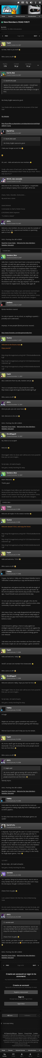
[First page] (2, 36)
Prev (6, 36)
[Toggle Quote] (4, 80)
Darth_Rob (11, 73)
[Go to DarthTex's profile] (3, 132)
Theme (20, 1033)
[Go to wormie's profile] (3, 874)
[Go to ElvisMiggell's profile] (3, 435)
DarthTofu (11, 825)
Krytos (9, 338)
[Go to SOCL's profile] (3, 222)
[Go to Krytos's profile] (3, 339)
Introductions (18, 29)
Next (35, 36)
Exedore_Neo (12, 255)
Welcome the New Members (26, 243)
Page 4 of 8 (21, 36)
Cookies (35, 1033)
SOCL (4, 27)
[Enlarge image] (19, 50)
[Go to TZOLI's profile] (3, 508)
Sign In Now (21, 1004)
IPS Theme (7, 1033)
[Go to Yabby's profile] (3, 573)
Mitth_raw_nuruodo (14, 179)
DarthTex (10, 131)
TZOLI (9, 507)
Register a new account (21, 992)
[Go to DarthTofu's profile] (3, 826)
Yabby (9, 571)
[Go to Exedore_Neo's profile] (3, 257)
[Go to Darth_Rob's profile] (3, 74)
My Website (5, 116)
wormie (10, 873)
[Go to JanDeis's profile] (3, 304)
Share (11, 1015)
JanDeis (9, 302)
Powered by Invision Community (21, 1045)
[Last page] (39, 36)
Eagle (9, 43)
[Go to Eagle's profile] (3, 44)
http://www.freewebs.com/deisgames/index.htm (17, 333)
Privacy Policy (28, 1033)
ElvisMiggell (11, 434)
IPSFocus (14, 1033)
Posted (14, 45)
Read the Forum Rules (9, 243)
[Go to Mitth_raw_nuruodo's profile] (3, 180)
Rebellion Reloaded (8, 245)
